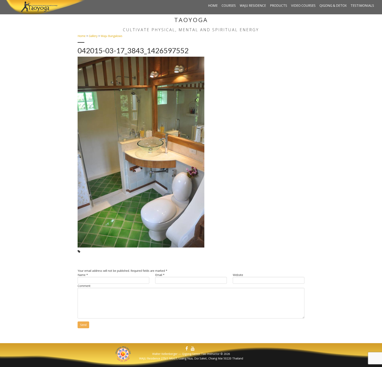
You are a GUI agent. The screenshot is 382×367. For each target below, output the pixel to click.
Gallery (93, 36)
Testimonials (362, 5)
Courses (229, 5)
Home (213, 5)
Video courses (303, 5)
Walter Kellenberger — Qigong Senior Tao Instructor (186, 354)
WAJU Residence (253, 5)
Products (278, 5)
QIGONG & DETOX (333, 5)
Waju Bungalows (111, 36)
